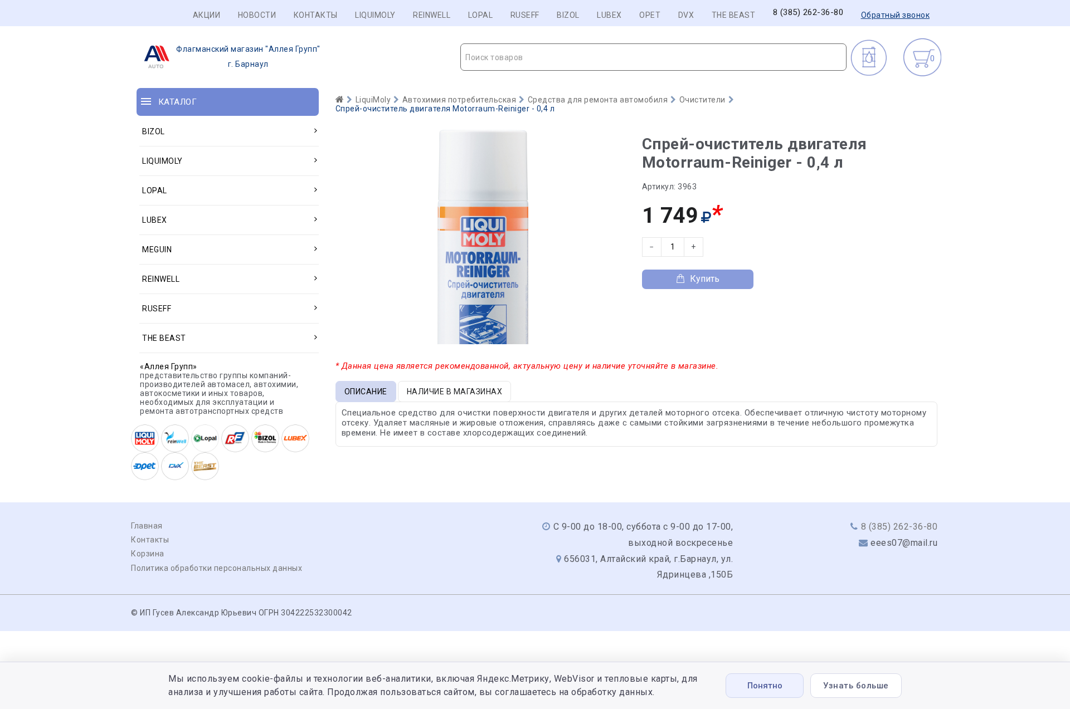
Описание (365, 391)
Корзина (147, 553)
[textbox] (653, 57)
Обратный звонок (895, 15)
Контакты (316, 15)
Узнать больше (856, 686)
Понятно (764, 686)
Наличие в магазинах (455, 391)
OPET (649, 15)
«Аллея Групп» (168, 366)
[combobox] (653, 57)
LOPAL (480, 15)
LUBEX (609, 15)
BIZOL (568, 15)
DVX (686, 15)
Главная (147, 525)
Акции (207, 15)
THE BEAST (734, 15)
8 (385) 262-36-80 (808, 12)
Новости (257, 15)
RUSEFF (524, 15)
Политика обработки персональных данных (216, 568)
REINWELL (431, 15)
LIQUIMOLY (375, 15)
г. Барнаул (248, 57)
